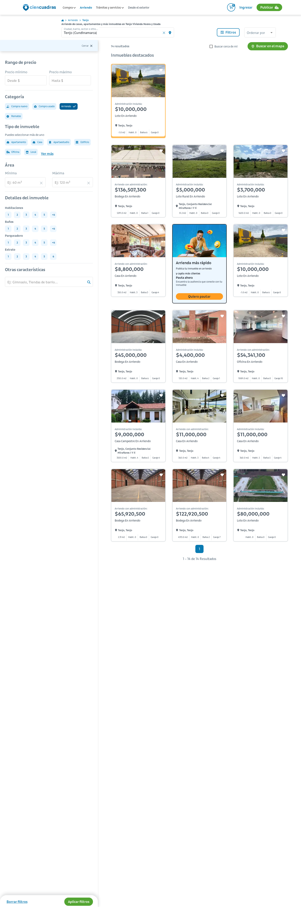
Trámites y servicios (108, 7)
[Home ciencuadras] (40, 8)
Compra (68, 7)
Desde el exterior (138, 7)
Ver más (47, 153)
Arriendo (86, 7)
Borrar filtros (17, 902)
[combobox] (260, 33)
